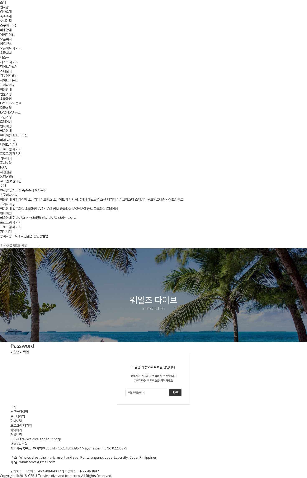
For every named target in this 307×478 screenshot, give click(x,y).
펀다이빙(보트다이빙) (14, 135)
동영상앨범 (7, 176)
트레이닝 (6, 121)
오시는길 (6, 20)
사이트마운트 (9, 80)
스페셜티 (6, 71)
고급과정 (6, 117)
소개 (3, 2)
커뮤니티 (6, 158)
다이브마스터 (9, 66)
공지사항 (6, 162)
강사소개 (6, 11)
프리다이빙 (7, 84)
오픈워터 (6, 39)
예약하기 (16, 430)
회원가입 (15, 181)
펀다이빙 (6, 126)
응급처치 (6, 52)
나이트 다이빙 (9, 144)
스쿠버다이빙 (9, 25)
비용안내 (6, 29)
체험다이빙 (7, 34)
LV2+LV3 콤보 (10, 112)
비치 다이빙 (7, 139)
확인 (175, 392)
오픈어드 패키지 (10, 48)
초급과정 (6, 98)
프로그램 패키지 (10, 149)
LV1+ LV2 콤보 (10, 103)
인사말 (4, 7)
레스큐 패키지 (9, 62)
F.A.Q (4, 167)
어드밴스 (6, 43)
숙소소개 (6, 16)
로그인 (4, 181)
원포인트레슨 (9, 75)
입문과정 (6, 94)
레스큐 (4, 57)
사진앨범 (6, 172)
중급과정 (6, 107)
